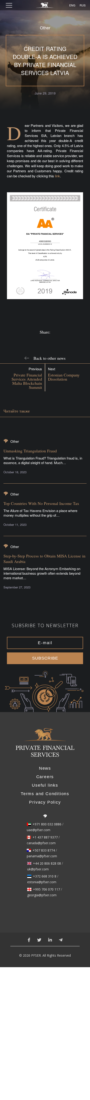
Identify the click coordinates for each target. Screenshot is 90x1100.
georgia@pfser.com (42, 895)
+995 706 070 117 (46, 889)
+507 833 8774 (44, 850)
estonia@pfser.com (41, 882)
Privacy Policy (45, 802)
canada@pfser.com (41, 843)
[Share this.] (37, 340)
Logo (45, 745)
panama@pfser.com (42, 856)
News (45, 768)
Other (45, 27)
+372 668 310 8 (44, 876)
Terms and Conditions (45, 793)
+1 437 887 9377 (45, 837)
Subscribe (45, 658)
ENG (71, 5)
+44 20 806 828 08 (47, 863)
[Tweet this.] (52, 340)
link (57, 175)
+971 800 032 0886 (47, 824)
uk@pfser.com (38, 869)
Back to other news (49, 358)
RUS (82, 5)
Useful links (45, 785)
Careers (45, 776)
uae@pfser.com (38, 830)
